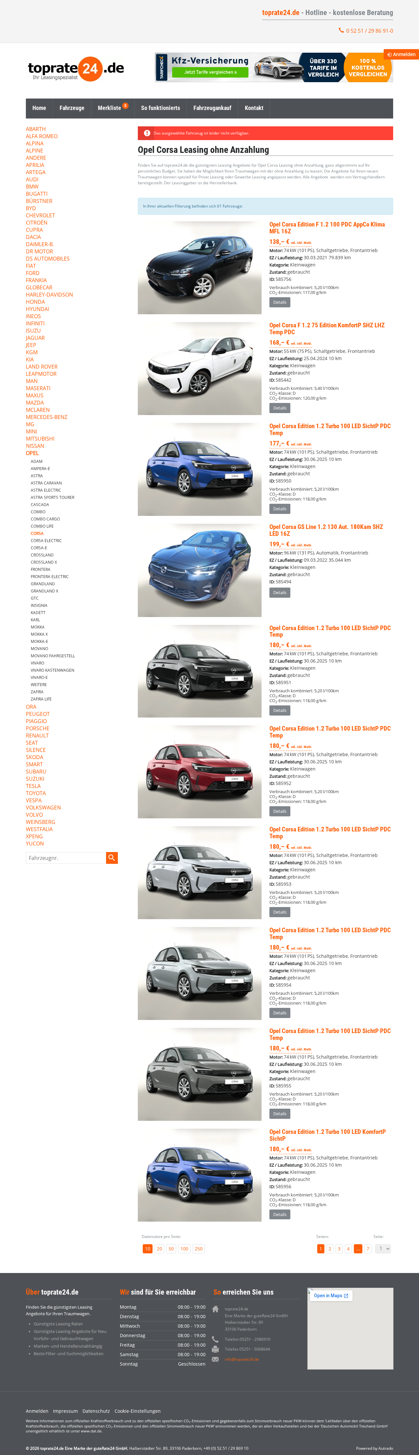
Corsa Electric (46, 540)
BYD (31, 209)
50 (171, 1249)
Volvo (34, 815)
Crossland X (44, 562)
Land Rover (42, 367)
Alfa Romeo (42, 137)
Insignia (39, 605)
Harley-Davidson (49, 295)
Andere (36, 158)
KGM (32, 353)
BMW (32, 187)
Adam (37, 461)
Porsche (37, 729)
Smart (34, 765)
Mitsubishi (40, 439)
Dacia (33, 237)
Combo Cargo (45, 519)
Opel (32, 453)
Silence (36, 750)
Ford (33, 273)
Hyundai (37, 309)
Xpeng (34, 837)
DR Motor (39, 252)
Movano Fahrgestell (53, 656)
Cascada (40, 504)
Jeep (31, 345)
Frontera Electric (50, 576)
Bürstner (39, 201)
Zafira (37, 692)
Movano (39, 648)
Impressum (65, 1411)
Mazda (35, 403)
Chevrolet (40, 216)
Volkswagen (43, 808)
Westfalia (39, 830)
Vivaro (37, 663)
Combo (38, 512)
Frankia (36, 281)
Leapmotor (41, 374)
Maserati (38, 389)
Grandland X (44, 591)
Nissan (35, 446)
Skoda (34, 758)
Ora (31, 707)
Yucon (35, 844)
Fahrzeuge (72, 107)
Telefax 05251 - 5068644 (247, 1349)
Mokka (38, 627)
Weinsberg (40, 822)
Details (279, 302)
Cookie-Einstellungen (138, 1411)
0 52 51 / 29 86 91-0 (369, 30)
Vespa (34, 801)
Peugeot (38, 714)
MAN (32, 381)
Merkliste (109, 107)
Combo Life (42, 526)
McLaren (38, 410)
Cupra (34, 230)
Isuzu (33, 331)
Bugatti (36, 194)
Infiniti (35, 324)
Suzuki (35, 779)
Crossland (42, 555)
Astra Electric (46, 490)
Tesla (33, 786)
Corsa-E (39, 548)
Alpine (34, 151)
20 (159, 1249)
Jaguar (35, 338)
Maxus (35, 396)
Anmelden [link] (404, 54)
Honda (35, 302)
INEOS (33, 317)
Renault (37, 736)
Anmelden (37, 1411)
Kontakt (254, 107)
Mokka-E (39, 641)
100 (184, 1249)
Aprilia (35, 165)
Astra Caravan (46, 483)
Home (39, 107)
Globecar (39, 288)
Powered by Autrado (374, 1448)
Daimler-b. (40, 245)
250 (199, 1249)
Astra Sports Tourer (52, 497)
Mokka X (39, 634)
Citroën (36, 223)
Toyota (36, 794)
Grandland (43, 584)
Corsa (37, 533)
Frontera (40, 569)
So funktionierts (160, 107)
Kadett (38, 612)
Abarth (36, 129)
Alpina (35, 144)
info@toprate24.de (242, 1359)
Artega (36, 173)
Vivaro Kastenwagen (52, 670)
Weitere (39, 684)
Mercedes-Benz (46, 417)
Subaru (36, 772)
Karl (35, 620)
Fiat (31, 266)
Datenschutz (96, 1411)
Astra (37, 476)
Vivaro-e (39, 677)
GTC (35, 598)
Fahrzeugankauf (212, 107)
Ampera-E (40, 468)
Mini (31, 432)
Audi (32, 180)
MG (30, 425)
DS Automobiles (48, 259)
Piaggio (36, 721)
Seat (32, 743)
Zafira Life (41, 699)
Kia (30, 360)
